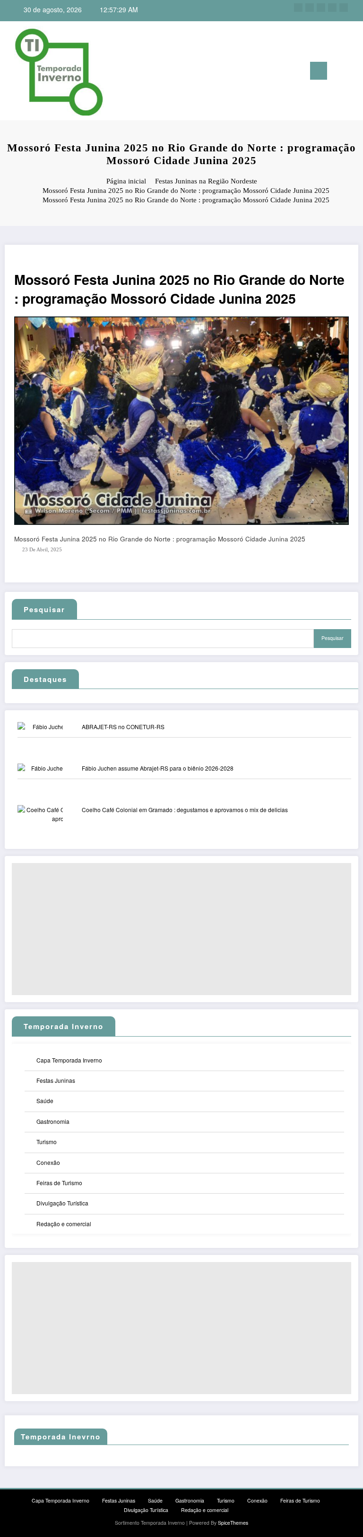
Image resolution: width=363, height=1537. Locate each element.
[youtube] (343, 7)
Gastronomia (52, 1121)
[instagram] (332, 7)
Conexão (48, 1162)
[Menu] (318, 71)
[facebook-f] (298, 7)
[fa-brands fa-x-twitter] (309, 7)
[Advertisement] (181, 929)
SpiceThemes (233, 1522)
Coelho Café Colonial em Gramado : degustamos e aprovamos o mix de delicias (185, 810)
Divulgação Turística (62, 1203)
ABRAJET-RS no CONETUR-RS (123, 727)
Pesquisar (44, 609)
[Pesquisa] (339, 72)
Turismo (46, 1142)
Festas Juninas (55, 1080)
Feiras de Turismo (59, 1183)
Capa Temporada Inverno (69, 1060)
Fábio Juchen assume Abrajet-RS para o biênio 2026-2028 (157, 768)
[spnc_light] (353, 72)
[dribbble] (321, 7)
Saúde (44, 1101)
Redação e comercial (63, 1224)
